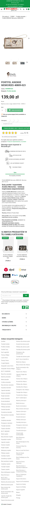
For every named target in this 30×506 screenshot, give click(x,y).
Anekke (3, 341)
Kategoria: (4, 91)
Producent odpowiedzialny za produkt (16, 141)
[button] (3, 62)
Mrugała (18, 495)
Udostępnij (8, 120)
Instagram (27, 307)
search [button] (21, 9)
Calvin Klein (4, 357)
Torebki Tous (4, 349)
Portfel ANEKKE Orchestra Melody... (22, 255)
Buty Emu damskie (6, 374)
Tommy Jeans (5, 360)
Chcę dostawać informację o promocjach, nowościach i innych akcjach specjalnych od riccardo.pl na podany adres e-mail (15, 301)
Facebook (23, 307)
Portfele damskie (11, 91)
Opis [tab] (15, 172)
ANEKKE (7, 180)
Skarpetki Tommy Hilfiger (8, 368)
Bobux (18, 492)
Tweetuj (12, 120)
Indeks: (3, 88)
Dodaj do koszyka (15, 110)
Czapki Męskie (5, 363)
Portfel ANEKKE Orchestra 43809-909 (8, 256)
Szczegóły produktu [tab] (15, 175)
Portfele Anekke (5, 346)
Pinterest (16, 120)
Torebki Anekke (5, 344)
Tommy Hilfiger (5, 355)
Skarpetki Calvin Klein (7, 366)
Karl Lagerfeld (5, 352)
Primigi (18, 498)
